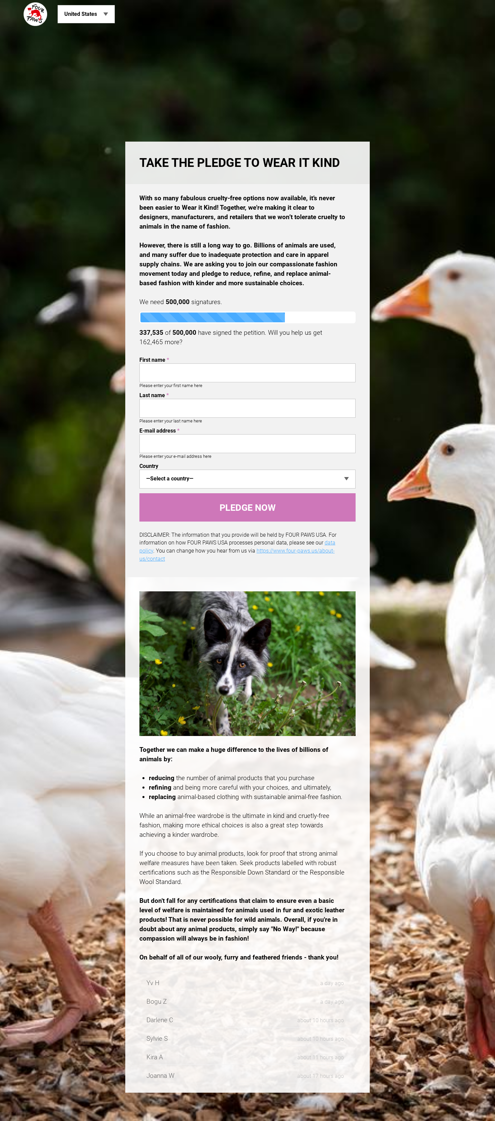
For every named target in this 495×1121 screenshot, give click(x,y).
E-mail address (159, 430)
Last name (154, 395)
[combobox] (247, 479)
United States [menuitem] (80, 14)
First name (154, 360)
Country (148, 466)
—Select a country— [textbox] (169, 478)
